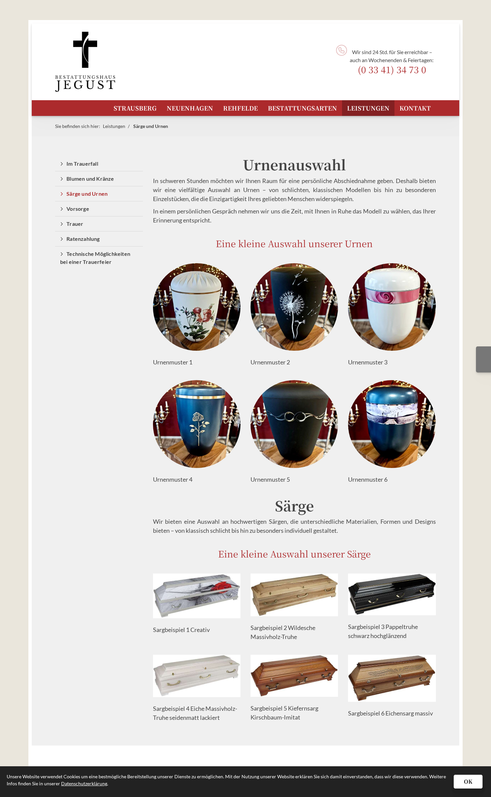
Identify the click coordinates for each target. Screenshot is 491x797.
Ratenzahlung (83, 238)
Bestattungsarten (302, 108)
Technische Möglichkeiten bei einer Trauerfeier (95, 258)
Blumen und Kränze (90, 178)
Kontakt (415, 108)
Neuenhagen (190, 108)
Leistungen (368, 108)
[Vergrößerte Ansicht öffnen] (196, 596)
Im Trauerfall (82, 163)
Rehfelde (240, 108)
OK (468, 781)
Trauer (74, 223)
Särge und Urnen (150, 126)
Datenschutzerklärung (84, 783)
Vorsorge (77, 208)
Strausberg (135, 108)
